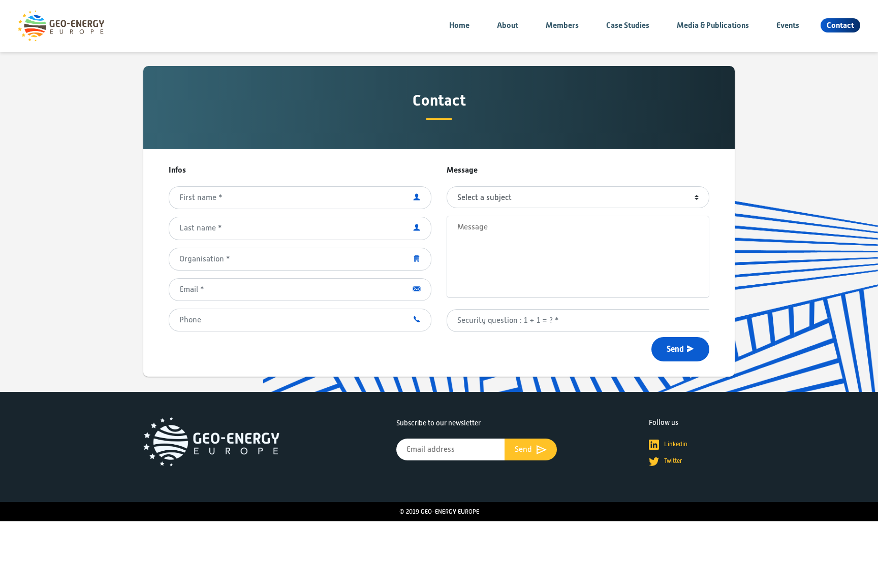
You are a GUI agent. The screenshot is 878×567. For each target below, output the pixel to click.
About (507, 25)
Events (787, 25)
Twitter (673, 460)
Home (459, 25)
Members (562, 25)
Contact (840, 25)
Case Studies (627, 25)
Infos (177, 170)
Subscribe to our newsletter (438, 423)
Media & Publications (713, 25)
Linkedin (675, 444)
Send (676, 349)
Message (462, 170)
